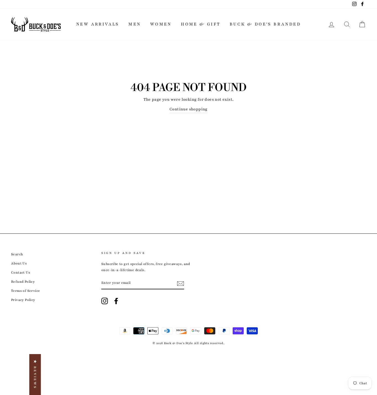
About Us (19, 263)
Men (134, 24)
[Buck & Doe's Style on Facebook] (116, 301)
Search (17, 254)
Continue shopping (188, 109)
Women (161, 24)
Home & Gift (200, 24)
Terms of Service (25, 291)
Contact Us (20, 272)
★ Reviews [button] (35, 374)
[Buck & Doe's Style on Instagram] (104, 301)
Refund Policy (23, 281)
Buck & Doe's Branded (265, 24)
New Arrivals (97, 24)
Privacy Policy (23, 300)
